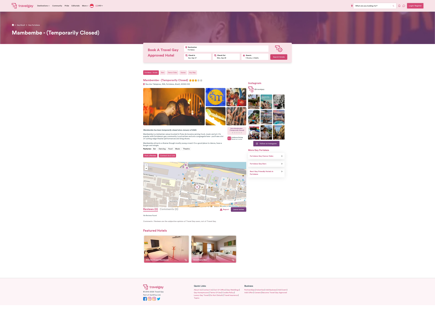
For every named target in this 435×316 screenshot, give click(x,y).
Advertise (260, 290)
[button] (197, 187)
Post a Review (150, 156)
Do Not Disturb (216, 295)
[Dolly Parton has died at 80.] (279, 102)
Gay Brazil (21, 25)
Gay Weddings (233, 290)
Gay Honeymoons (201, 292)
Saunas (183, 72)
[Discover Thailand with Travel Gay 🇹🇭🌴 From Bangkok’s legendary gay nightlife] (254, 117)
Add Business (270, 290)
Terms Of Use (215, 292)
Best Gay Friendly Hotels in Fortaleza (261, 173)
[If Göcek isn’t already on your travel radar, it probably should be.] (254, 102)
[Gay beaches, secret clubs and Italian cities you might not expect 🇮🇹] (266, 102)
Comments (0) (169, 209)
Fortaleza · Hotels (151, 72)
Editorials (76, 6)
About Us (197, 290)
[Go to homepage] (23, 6)
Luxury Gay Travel (201, 295)
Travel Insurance (231, 295)
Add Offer (248, 292)
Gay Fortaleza (34, 25)
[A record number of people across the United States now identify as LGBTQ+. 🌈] (254, 132)
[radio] (190, 80)
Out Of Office (219, 290)
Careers (257, 292)
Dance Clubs (172, 72)
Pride (67, 6)
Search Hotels (279, 57)
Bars (162, 72)
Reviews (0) (150, 209)
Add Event (282, 290)
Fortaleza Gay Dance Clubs (261, 156)
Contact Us (165, 156)
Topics (196, 298)
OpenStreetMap (233, 206)
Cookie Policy (228, 292)
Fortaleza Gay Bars (258, 164)
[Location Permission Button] (352, 6)
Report (226, 209)
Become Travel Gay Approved (274, 292)
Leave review (238, 209)
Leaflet (223, 206)
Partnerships (249, 290)
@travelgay (259, 89)
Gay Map (192, 72)
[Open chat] (403, 5)
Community (57, 6)
